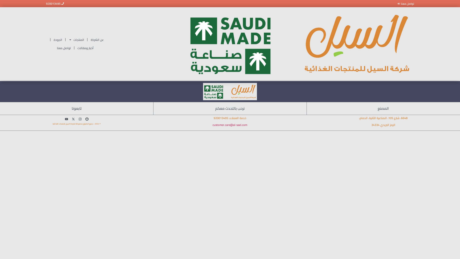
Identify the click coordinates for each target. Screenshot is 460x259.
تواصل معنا (64, 48)
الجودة (58, 39)
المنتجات (78, 39)
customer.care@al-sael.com (230, 125)
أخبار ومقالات (85, 48)
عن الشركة (97, 39)
